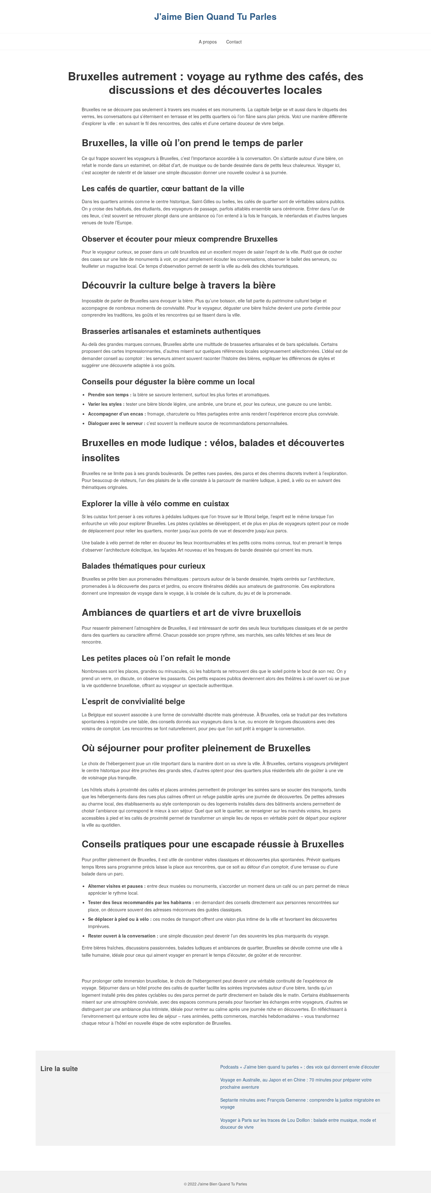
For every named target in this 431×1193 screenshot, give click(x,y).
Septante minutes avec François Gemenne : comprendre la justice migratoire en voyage (300, 1103)
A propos (208, 41)
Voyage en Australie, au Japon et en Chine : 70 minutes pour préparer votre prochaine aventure (296, 1083)
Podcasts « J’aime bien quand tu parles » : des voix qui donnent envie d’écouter (300, 1067)
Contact (234, 41)
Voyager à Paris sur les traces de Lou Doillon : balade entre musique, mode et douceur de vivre (298, 1123)
